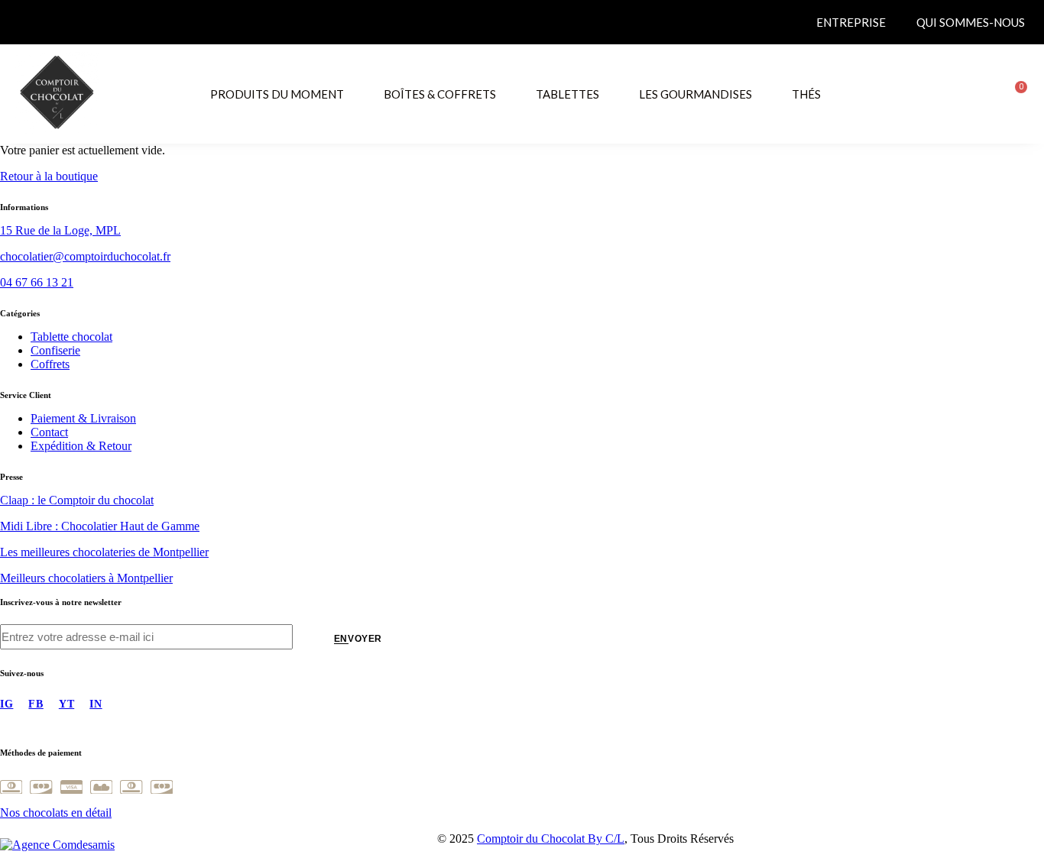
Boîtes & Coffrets (440, 94)
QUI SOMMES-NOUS (970, 22)
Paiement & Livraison (83, 418)
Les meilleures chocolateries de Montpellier (104, 552)
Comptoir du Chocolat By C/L (550, 838)
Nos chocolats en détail (56, 812)
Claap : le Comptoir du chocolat (77, 500)
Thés (806, 94)
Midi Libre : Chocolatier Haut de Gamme (99, 526)
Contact (49, 432)
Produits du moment (277, 94)
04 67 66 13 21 (36, 282)
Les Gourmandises (695, 94)
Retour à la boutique (49, 176)
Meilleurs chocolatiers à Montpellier (86, 577)
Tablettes (567, 94)
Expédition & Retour (81, 445)
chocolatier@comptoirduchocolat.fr (85, 256)
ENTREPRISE (851, 22)
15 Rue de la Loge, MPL (60, 230)
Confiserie (55, 350)
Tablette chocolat (71, 336)
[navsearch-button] (976, 92)
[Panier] (1015, 94)
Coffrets (50, 364)
